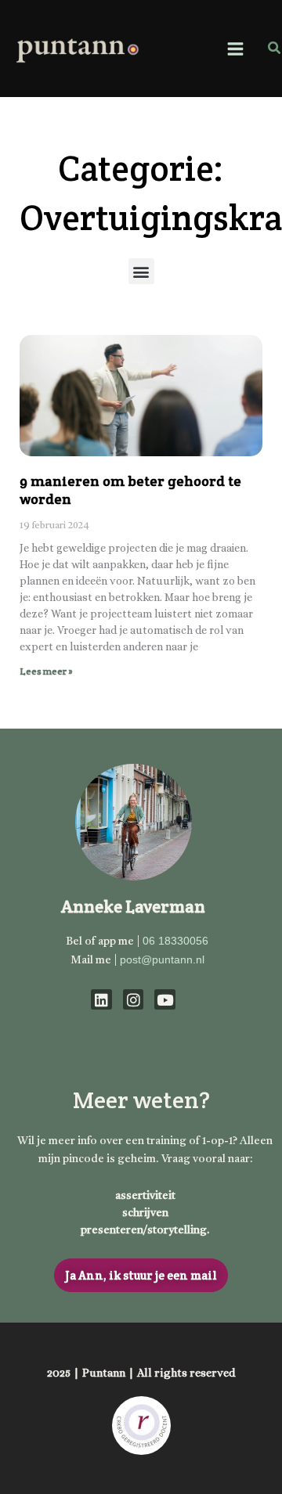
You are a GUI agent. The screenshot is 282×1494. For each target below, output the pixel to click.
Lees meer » (46, 671)
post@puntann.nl (162, 959)
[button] (275, 48)
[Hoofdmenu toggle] (235, 48)
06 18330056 (175, 940)
